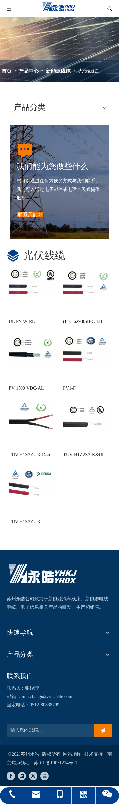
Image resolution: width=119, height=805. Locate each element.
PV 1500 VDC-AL (26, 388)
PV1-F (69, 388)
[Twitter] (33, 776)
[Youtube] (44, 776)
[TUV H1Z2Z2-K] (32, 482)
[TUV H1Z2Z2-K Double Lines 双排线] (32, 415)
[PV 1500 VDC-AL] (32, 348)
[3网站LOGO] (43, 574)
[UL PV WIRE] (32, 281)
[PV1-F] (86, 348)
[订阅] (103, 730)
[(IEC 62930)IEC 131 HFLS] (86, 281)
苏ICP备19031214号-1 (55, 762)
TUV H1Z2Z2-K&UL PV (84, 455)
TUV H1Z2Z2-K (25, 521)
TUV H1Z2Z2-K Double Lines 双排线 (32, 455)
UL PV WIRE (22, 321)
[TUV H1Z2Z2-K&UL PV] (86, 415)
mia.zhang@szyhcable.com (47, 696)
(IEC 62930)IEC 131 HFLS (83, 322)
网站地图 (72, 754)
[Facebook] (11, 776)
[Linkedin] (22, 776)
